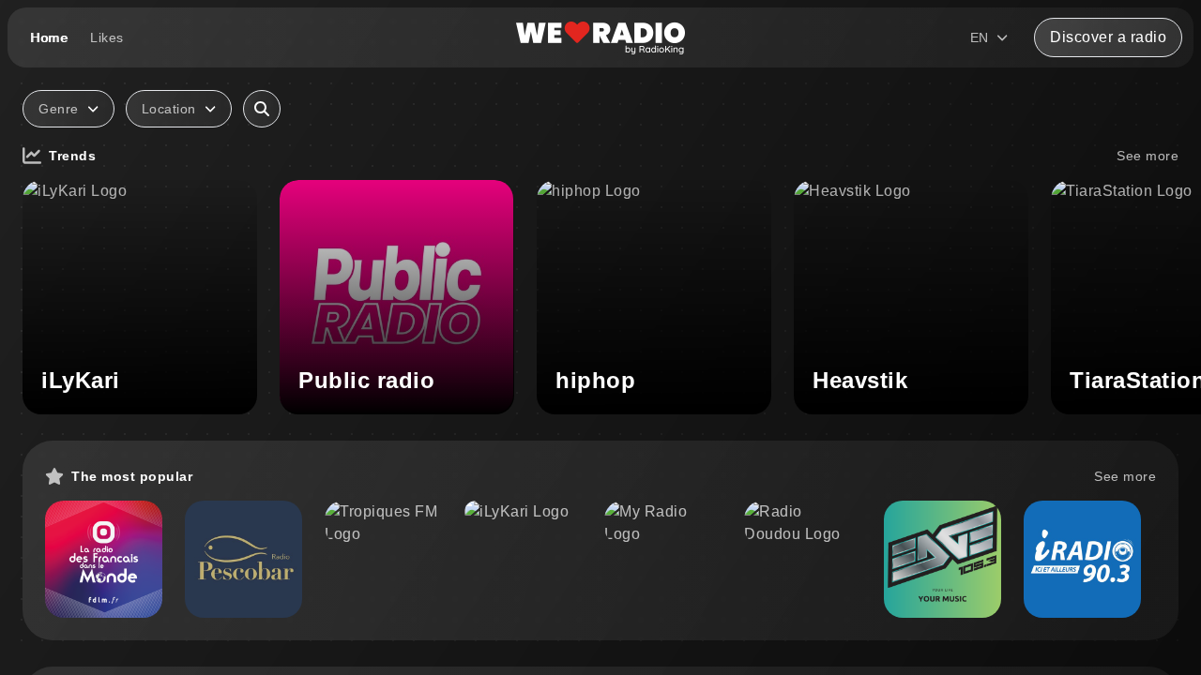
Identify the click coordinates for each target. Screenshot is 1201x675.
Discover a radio (1108, 37)
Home (49, 37)
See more (1147, 155)
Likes (107, 37)
